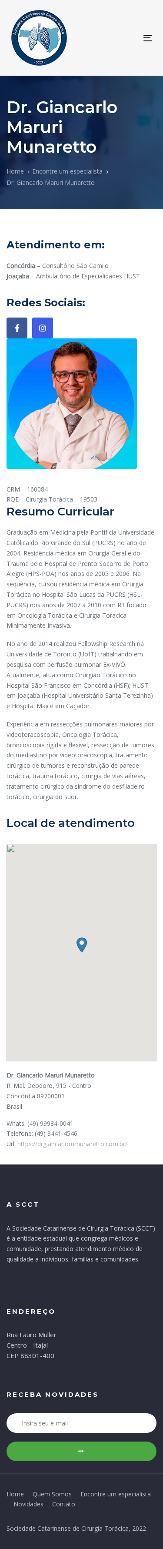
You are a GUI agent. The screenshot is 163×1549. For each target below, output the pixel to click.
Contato (63, 1504)
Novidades (28, 1504)
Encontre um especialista (115, 1494)
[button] (81, 945)
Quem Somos (52, 1494)
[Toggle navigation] (128, 38)
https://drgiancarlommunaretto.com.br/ (72, 1144)
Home (15, 1494)
